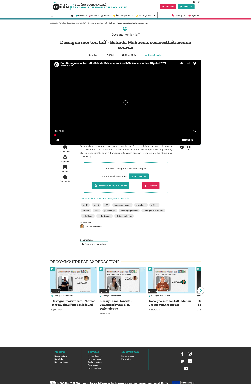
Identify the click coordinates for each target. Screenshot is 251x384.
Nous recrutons (94, 368)
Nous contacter (94, 359)
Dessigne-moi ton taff (76, 23)
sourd (96, 205)
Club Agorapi (180, 15)
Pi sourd (81, 15)
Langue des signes (122, 205)
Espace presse (127, 356)
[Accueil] (72, 15)
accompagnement (129, 210)
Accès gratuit (145, 15)
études (86, 210)
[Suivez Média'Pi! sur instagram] (190, 355)
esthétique (88, 216)
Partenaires (126, 359)
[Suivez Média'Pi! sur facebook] (182, 355)
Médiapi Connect (95, 356)
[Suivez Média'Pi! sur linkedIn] (190, 362)
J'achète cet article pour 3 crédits (112, 185)
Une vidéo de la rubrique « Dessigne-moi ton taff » (104, 198)
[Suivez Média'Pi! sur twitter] (182, 362)
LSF (106, 205)
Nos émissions (61, 356)
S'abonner (169, 6)
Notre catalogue (61, 362)
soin (97, 210)
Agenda (195, 15)
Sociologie (141, 205)
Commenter (65, 181)
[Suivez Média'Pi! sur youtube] (186, 370)
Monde (94, 15)
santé (85, 205)
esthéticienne (104, 216)
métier (154, 205)
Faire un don (93, 365)
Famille (107, 15)
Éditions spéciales (124, 15)
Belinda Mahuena (124, 216)
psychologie (109, 210)
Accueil (53, 23)
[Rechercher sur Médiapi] (153, 16)
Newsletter (59, 359)
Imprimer (65, 161)
